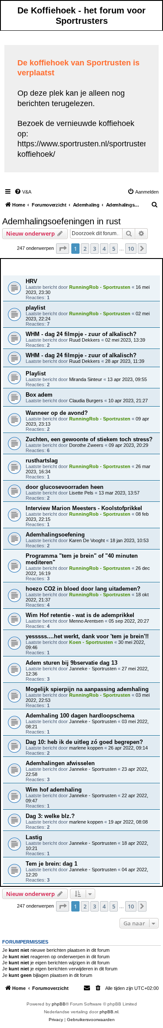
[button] (62, 248)
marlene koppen (86, 747)
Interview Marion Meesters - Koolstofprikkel (84, 508)
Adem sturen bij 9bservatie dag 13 (71, 662)
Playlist (36, 373)
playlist (35, 307)
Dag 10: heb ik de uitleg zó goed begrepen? (84, 742)
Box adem (39, 394)
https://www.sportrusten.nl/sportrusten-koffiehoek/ (84, 148)
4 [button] (104, 248)
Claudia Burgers (86, 400)
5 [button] (113, 248)
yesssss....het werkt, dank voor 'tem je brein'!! (87, 636)
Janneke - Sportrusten (92, 668)
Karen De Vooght (87, 540)
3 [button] (94, 248)
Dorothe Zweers (86, 445)
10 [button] (131, 248)
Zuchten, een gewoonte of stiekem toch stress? (89, 439)
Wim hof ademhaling (54, 789)
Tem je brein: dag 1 (51, 863)
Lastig (34, 837)
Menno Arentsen (86, 621)
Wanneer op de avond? (57, 413)
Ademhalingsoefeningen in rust (61, 221)
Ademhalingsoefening (55, 534)
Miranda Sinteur (85, 379)
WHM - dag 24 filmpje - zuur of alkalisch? (81, 334)
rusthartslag (42, 460)
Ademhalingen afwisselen (60, 763)
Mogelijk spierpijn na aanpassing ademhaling (87, 689)
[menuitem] (22, 192)
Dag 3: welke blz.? (50, 816)
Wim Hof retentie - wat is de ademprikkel (80, 615)
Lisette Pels (81, 492)
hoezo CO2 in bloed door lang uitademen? (83, 588)
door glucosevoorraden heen (64, 487)
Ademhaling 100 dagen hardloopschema (80, 715)
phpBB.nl (109, 1011)
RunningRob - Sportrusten (99, 287)
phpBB (59, 1004)
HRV (31, 281)
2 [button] (84, 248)
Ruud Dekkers (84, 340)
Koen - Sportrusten (91, 642)
